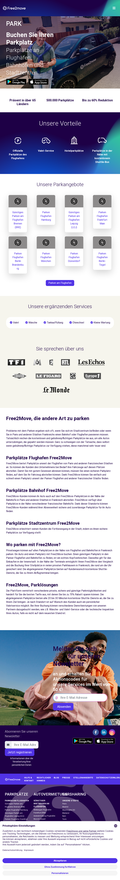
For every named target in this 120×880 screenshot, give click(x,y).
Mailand (65, 813)
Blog (56, 777)
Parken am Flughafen (60, 282)
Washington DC (68, 810)
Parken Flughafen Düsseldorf (74, 257)
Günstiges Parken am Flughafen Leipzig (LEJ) (74, 220)
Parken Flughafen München (45, 257)
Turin (64, 819)
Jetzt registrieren (20, 752)
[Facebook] (96, 732)
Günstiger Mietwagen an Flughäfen (41, 803)
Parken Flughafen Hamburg (45, 216)
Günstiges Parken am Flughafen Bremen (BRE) (18, 220)
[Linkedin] (104, 732)
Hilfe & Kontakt (29, 779)
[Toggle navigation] (114, 8)
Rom (64, 816)
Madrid (65, 807)
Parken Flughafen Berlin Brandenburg (18, 261)
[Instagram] (112, 732)
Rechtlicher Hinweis (44, 779)
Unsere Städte (70, 800)
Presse (66, 777)
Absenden (63, 707)
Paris (64, 804)
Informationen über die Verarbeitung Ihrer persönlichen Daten (21, 761)
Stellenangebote (83, 777)
